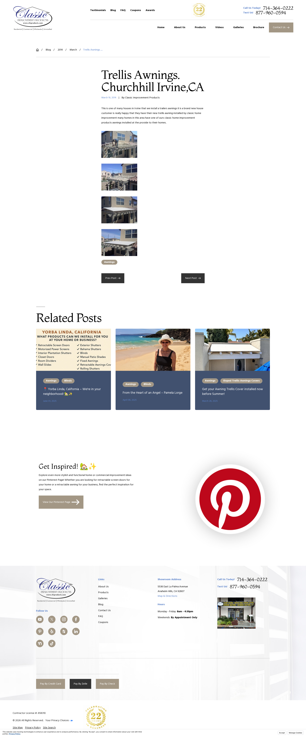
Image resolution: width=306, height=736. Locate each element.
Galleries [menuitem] (238, 27)
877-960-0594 (271, 12)
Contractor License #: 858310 (29, 713)
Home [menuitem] (160, 27)
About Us (103, 587)
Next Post (191, 278)
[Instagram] (64, 619)
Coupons (135, 10)
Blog (113, 10)
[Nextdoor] (40, 643)
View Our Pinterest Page (56, 502)
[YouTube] (40, 619)
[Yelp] (52, 631)
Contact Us (279, 27)
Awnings (109, 262)
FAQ (123, 10)
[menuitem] (18, 727)
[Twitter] (52, 619)
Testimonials (98, 10)
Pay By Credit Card (50, 684)
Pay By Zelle (80, 684)
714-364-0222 (278, 8)
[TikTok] (52, 643)
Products (103, 592)
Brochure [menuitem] (258, 27)
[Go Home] (37, 50)
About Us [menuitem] (179, 27)
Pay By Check (107, 684)
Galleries (103, 598)
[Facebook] (76, 619)
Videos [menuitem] (219, 27)
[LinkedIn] (76, 631)
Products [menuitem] (200, 27)
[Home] (33, 18)
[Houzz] (64, 631)
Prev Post (110, 278)
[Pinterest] (40, 631)
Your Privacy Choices (57, 720)
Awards (150, 10)
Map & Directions (167, 596)
